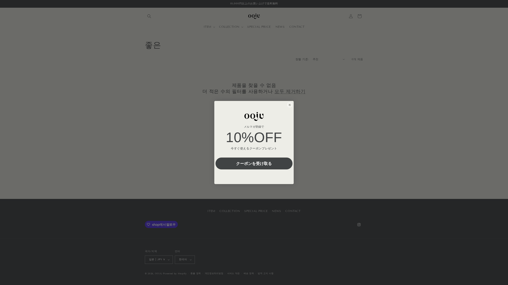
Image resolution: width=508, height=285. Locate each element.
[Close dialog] (290, 105)
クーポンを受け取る (254, 163)
